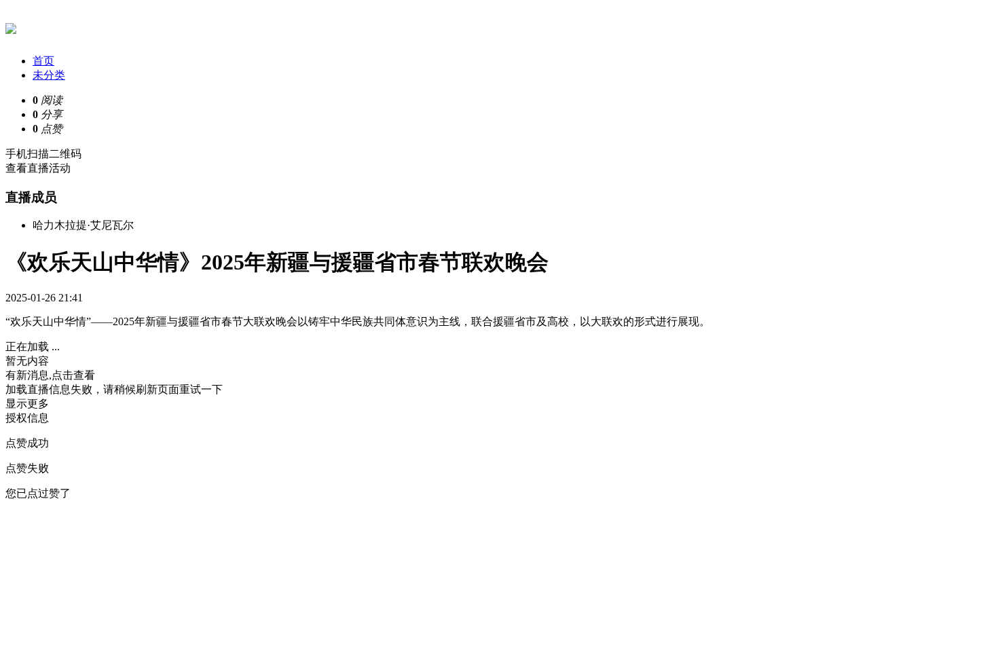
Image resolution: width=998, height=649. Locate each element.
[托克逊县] (10, 26)
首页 (43, 61)
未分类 (49, 75)
